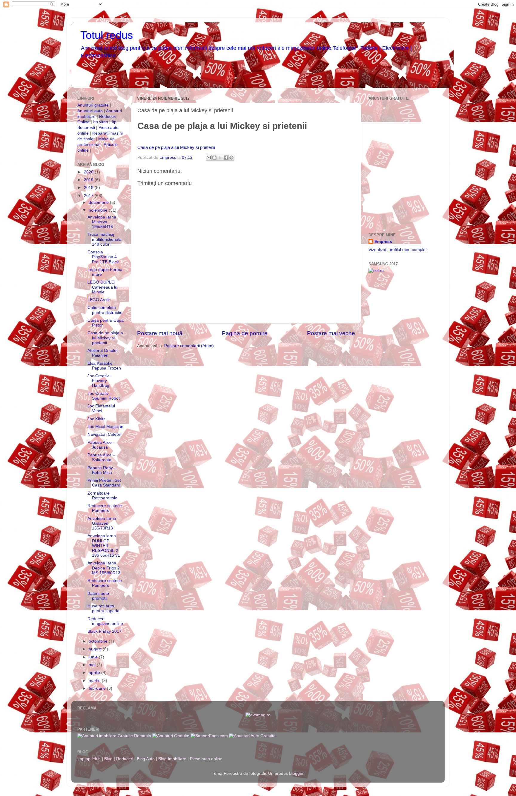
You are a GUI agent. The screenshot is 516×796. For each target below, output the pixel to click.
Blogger (296, 773)
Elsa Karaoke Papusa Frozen (104, 365)
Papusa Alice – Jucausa (101, 444)
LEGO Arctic (98, 300)
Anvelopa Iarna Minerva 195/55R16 (101, 222)
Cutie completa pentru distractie (104, 310)
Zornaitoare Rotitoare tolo (102, 495)
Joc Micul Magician (105, 426)
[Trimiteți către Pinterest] (231, 158)
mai (93, 665)
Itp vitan (100, 122)
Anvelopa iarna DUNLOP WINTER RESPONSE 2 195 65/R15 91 (103, 546)
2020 (89, 172)
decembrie (99, 202)
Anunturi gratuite (93, 105)
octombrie (99, 641)
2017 (89, 195)
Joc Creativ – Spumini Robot (103, 396)
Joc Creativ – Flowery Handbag (99, 381)
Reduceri (124, 759)
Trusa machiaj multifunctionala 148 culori (104, 239)
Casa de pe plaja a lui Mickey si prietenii (176, 147)
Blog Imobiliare (172, 759)
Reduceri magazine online (105, 621)
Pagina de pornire (245, 333)
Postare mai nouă (159, 333)
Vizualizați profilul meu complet (397, 249)
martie (95, 680)
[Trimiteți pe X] (220, 158)
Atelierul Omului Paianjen (102, 353)
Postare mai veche (331, 333)
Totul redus (106, 35)
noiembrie (99, 210)
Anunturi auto (90, 111)
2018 (89, 187)
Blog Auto (146, 759)
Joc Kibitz (96, 419)
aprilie (95, 672)
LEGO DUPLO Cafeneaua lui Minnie (102, 287)
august (96, 649)
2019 (89, 180)
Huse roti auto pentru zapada (103, 608)
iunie (94, 657)
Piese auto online (206, 759)
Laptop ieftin (89, 759)
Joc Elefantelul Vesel (101, 408)
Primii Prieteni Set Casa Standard (104, 482)
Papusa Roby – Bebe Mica (101, 470)
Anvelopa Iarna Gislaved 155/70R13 (101, 523)
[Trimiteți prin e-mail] (209, 158)
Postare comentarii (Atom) (189, 346)
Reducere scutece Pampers (104, 508)
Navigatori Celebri (104, 434)
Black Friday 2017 (104, 631)
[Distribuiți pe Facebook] (226, 158)
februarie (98, 688)
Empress (383, 241)
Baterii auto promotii (98, 596)
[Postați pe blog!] (214, 158)
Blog (108, 759)
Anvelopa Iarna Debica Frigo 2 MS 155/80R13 (103, 568)
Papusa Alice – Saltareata (101, 457)
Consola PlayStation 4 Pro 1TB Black (103, 257)
